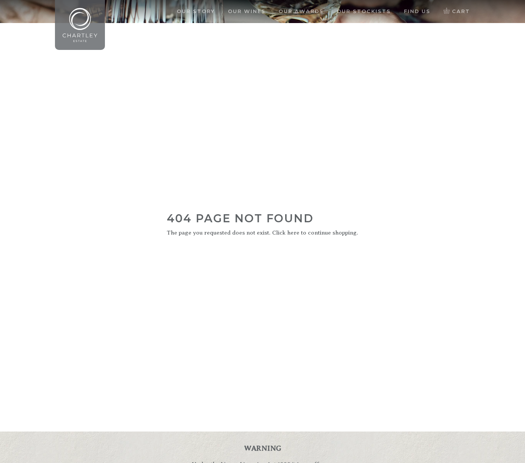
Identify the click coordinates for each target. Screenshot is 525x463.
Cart (460, 11)
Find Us (417, 11)
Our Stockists (364, 11)
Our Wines (247, 11)
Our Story (196, 11)
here (293, 233)
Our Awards (301, 11)
